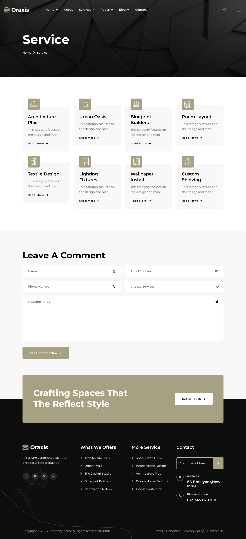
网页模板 (105, 531)
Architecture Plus (97, 458)
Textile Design (43, 174)
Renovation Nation (98, 489)
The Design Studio (97, 473)
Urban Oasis (92, 116)
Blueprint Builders (97, 481)
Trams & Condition (167, 531)
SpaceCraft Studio (148, 458)
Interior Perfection (148, 489)
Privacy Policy (194, 531)
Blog (122, 9)
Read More (36, 143)
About (68, 9)
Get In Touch (192, 399)
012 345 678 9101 (202, 500)
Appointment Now (44, 353)
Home (50, 9)
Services (85, 9)
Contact (141, 9)
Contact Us (215, 531)
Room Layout (196, 116)
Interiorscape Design (150, 466)
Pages (105, 9)
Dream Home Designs (151, 481)
